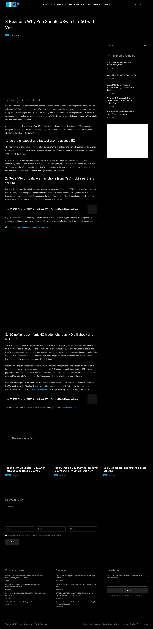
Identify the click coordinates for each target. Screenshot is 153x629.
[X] (146, 4)
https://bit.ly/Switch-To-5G (40, 389)
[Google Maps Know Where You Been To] (143, 76)
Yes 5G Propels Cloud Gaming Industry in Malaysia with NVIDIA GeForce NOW (76, 469)
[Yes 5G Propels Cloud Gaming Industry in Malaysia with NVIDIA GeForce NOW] (76, 454)
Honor (8, 475)
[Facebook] (136, 4)
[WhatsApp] (39, 100)
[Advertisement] (127, 141)
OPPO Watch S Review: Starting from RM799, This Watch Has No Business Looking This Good (120, 100)
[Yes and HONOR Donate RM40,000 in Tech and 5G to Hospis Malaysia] (27, 454)
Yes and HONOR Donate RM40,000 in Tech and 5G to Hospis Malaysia (25, 469)
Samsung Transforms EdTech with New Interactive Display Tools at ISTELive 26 (76, 603)
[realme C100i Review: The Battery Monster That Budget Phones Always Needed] (143, 88)
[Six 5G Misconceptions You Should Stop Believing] (125, 454)
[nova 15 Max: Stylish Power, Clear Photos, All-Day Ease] (143, 65)
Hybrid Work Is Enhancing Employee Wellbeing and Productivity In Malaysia (22, 585)
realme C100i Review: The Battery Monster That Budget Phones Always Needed (120, 87)
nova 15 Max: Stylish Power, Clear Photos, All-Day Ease (119, 63)
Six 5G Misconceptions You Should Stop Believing (124, 469)
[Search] (145, 45)
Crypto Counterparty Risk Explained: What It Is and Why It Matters (75, 576)
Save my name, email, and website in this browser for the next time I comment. (34, 536)
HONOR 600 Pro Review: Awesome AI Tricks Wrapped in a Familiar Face (120, 112)
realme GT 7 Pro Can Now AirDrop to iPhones (20, 602)
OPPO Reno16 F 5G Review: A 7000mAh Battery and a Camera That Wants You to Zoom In (74, 594)
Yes (7, 35)
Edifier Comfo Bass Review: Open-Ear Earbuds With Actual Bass (76, 585)
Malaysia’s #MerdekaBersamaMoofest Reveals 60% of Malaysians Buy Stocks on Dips (24, 576)
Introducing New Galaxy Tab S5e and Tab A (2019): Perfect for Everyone (25, 594)
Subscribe (127, 590)
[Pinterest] (33, 100)
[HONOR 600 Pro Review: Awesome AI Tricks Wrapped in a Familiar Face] (143, 114)
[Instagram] (141, 4)
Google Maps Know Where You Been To (121, 75)
